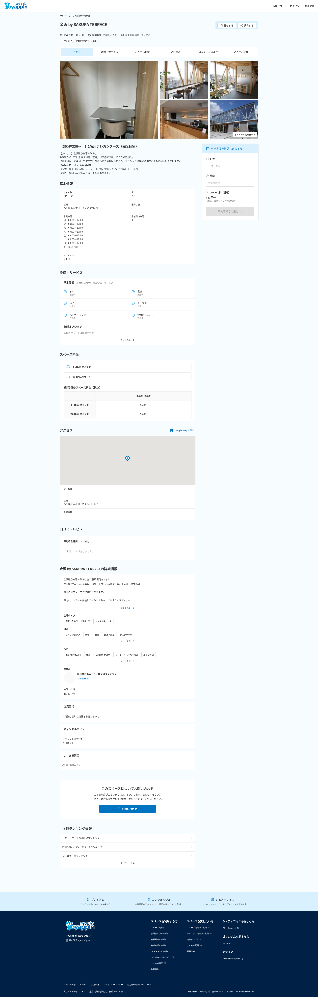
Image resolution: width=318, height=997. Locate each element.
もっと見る (125, 339)
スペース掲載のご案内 (197, 927)
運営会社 (83, 984)
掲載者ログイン (194, 939)
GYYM (225, 943)
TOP (61, 16)
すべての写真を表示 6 (245, 134)
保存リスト (279, 6)
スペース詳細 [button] (241, 51)
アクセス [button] (175, 51)
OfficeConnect (229, 928)
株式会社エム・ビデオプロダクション (97, 673)
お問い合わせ (129, 809)
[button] (109, 100)
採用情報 (95, 984)
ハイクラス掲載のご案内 (198, 933)
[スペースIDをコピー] (74, 694)
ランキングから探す (160, 951)
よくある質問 (157, 963)
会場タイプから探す (160, 933)
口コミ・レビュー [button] (208, 51)
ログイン (295, 6)
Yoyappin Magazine (231, 958)
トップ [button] (76, 51)
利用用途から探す (159, 939)
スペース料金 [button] (142, 51)
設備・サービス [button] (109, 51)
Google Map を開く (184, 430)
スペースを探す (158, 927)
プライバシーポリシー (113, 984)
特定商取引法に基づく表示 (139, 984)
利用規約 (155, 969)
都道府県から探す (159, 945)
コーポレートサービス (161, 957)
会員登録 (309, 6)
